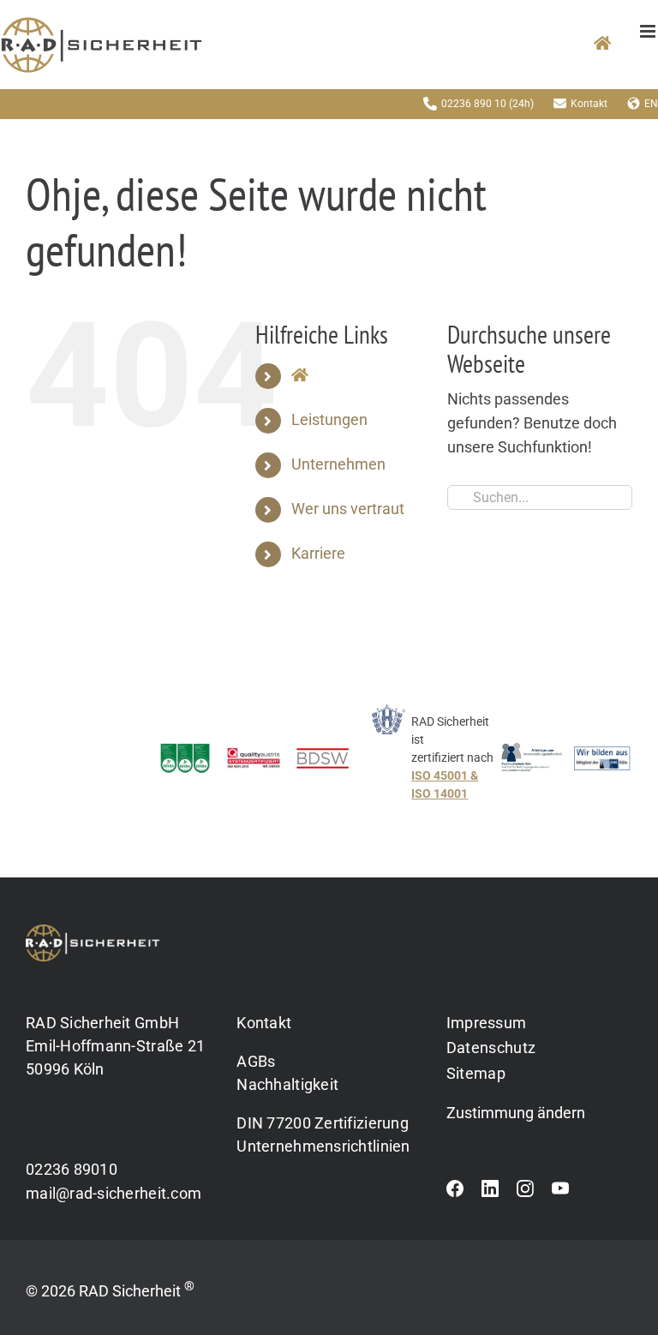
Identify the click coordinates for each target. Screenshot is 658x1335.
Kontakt (589, 104)
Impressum (486, 1023)
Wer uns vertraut (347, 509)
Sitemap (475, 1073)
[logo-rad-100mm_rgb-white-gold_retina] (92, 931)
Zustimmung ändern (515, 1113)
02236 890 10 (473, 104)
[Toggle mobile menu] (649, 31)
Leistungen (329, 419)
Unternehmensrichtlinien (323, 1146)
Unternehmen (338, 464)
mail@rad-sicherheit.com (113, 1193)
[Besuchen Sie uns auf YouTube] (560, 1192)
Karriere (318, 553)
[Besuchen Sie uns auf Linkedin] (490, 1192)
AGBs (255, 1061)
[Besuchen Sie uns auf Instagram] (525, 1192)
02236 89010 (71, 1169)
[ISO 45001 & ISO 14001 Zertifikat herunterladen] (431, 766)
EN (651, 104)
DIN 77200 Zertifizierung (322, 1123)
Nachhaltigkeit (287, 1084)
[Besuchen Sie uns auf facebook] (455, 1192)
